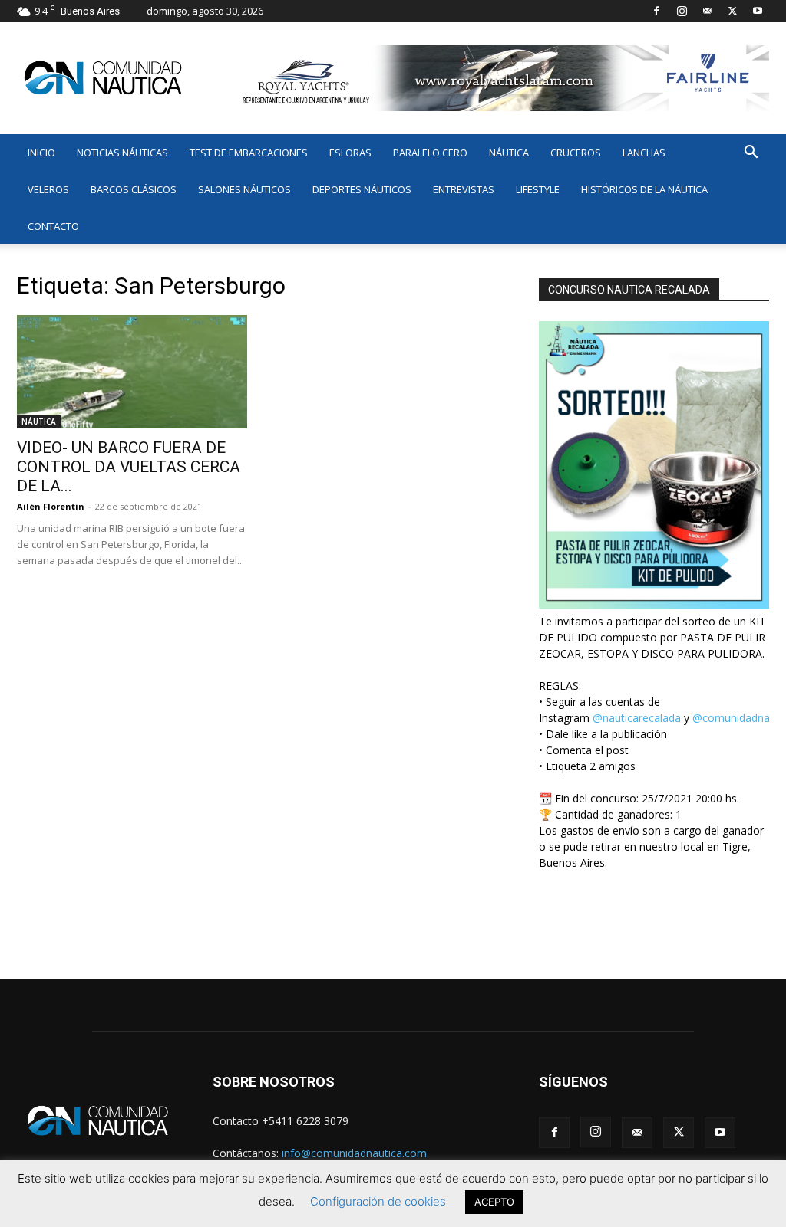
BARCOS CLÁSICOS (134, 189)
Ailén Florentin (50, 506)
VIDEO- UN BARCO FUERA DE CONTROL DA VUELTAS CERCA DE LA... (128, 466)
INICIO (41, 152)
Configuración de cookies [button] (378, 1201)
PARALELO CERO (430, 152)
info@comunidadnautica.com (354, 1153)
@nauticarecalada (637, 717)
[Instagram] (681, 10)
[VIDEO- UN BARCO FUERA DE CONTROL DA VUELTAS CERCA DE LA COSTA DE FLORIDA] (132, 371)
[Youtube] (757, 10)
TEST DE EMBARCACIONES (249, 152)
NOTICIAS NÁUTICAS (122, 152)
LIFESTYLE (538, 189)
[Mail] (706, 10)
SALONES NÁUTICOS (244, 189)
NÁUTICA (509, 152)
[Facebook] (656, 10)
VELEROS (48, 189)
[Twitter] (732, 10)
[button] (750, 153)
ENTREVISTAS (463, 189)
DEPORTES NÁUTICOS (361, 189)
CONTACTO (53, 226)
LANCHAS (644, 152)
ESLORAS (350, 152)
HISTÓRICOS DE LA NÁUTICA (644, 189)
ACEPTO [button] (494, 1202)
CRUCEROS (575, 152)
